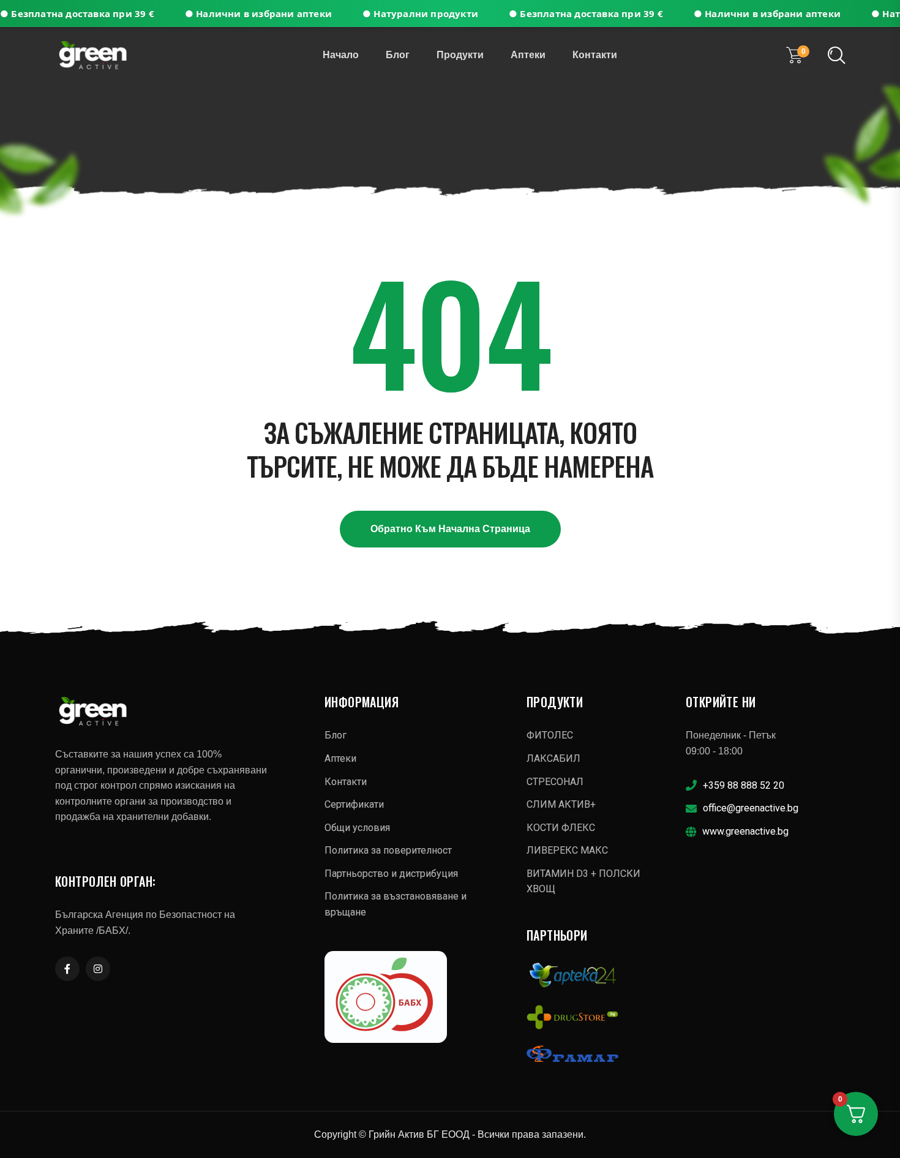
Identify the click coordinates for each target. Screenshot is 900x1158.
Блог (398, 55)
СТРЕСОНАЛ (555, 782)
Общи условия (357, 827)
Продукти (460, 55)
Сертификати (354, 804)
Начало (341, 55)
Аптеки (528, 55)
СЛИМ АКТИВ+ (561, 804)
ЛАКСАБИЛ (553, 758)
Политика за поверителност (388, 850)
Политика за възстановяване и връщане (395, 904)
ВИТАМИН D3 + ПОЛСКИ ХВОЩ (583, 881)
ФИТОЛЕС (550, 735)
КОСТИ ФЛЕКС (561, 827)
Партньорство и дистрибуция (391, 873)
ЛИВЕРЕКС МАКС (567, 850)
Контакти (594, 55)
